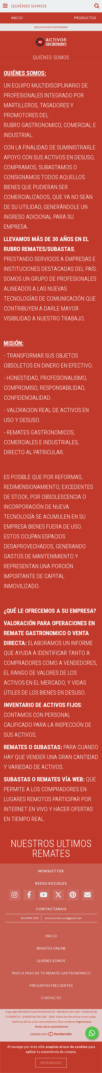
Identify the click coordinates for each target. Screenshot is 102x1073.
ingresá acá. (83, 1021)
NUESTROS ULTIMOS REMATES (51, 848)
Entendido (51, 1063)
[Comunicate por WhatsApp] (91, 1033)
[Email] (87, 895)
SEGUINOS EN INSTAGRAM (51, 27)
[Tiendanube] (51, 1035)
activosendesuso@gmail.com (63, 918)
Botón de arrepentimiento (51, 1026)
